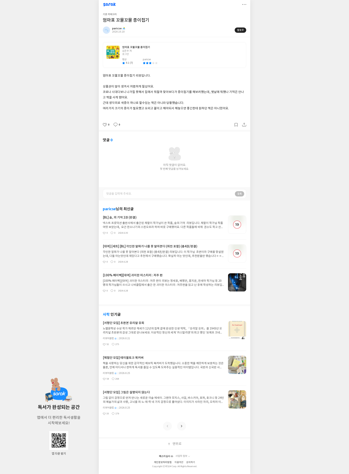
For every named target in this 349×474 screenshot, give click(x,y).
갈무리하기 (236, 125)
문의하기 (190, 462)
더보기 (244, 4)
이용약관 (178, 462)
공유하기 (244, 125)
